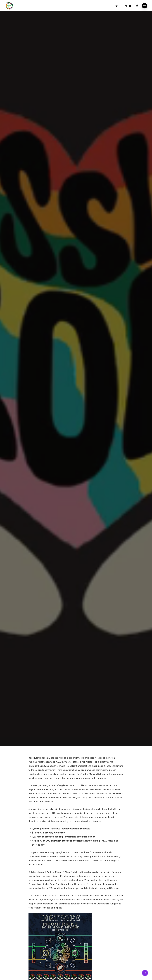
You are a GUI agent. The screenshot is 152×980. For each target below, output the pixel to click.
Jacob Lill (65, 405)
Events (76, 378)
